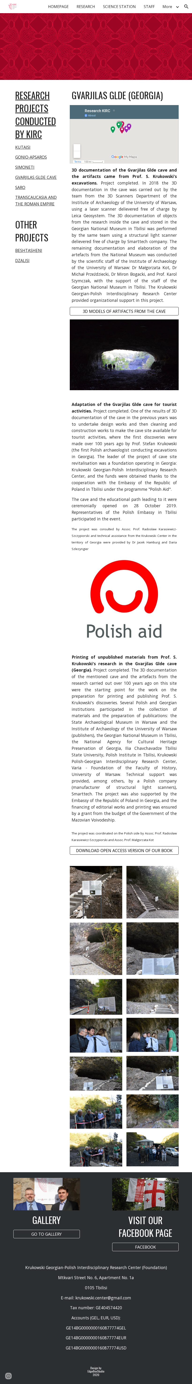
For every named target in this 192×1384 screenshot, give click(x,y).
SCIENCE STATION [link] (119, 6)
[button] (186, 6)
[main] (39, 150)
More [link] (167, 6)
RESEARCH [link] (86, 6)
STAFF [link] (149, 6)
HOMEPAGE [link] (58, 6)
